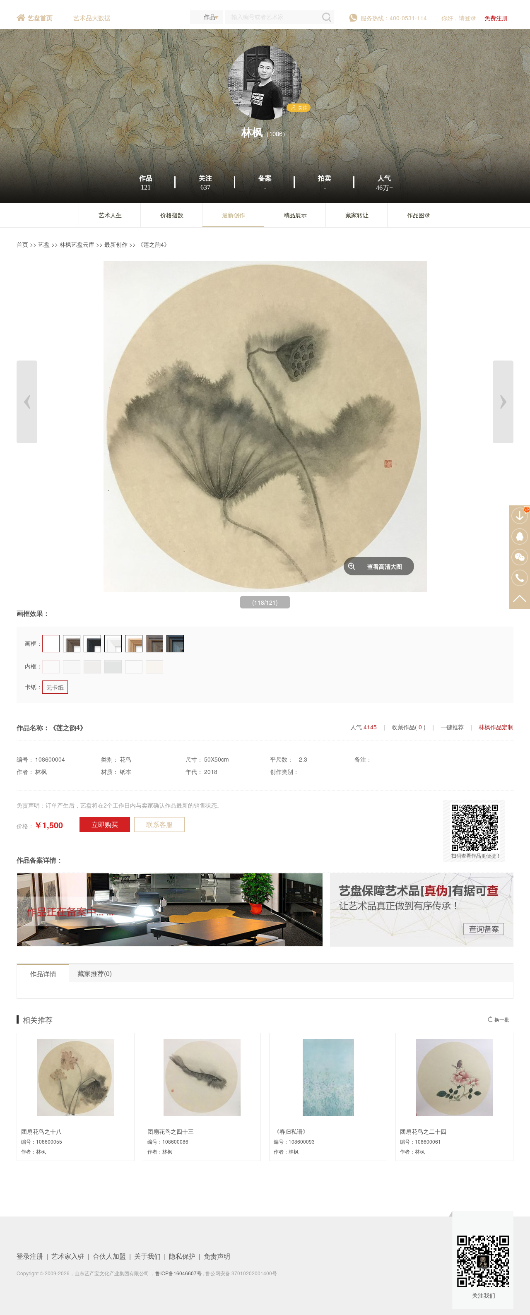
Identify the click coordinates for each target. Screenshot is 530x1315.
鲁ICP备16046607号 (178, 1273)
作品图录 (418, 215)
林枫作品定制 (496, 727)
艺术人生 (110, 215)
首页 (22, 244)
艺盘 (44, 244)
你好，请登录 (458, 18)
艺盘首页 (40, 17)
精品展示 (295, 215)
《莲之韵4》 (153, 244)
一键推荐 (452, 727)
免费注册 (496, 18)
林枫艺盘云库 (77, 244)
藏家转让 (357, 215)
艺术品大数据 (92, 17)
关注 (303, 107)
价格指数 (171, 215)
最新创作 (233, 215)
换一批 (501, 1019)
